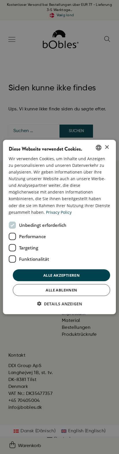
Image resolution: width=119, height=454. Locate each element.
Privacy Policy (59, 212)
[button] (59, 303)
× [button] (107, 147)
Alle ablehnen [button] (61, 290)
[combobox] (99, 147)
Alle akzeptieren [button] (61, 275)
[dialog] (59, 227)
